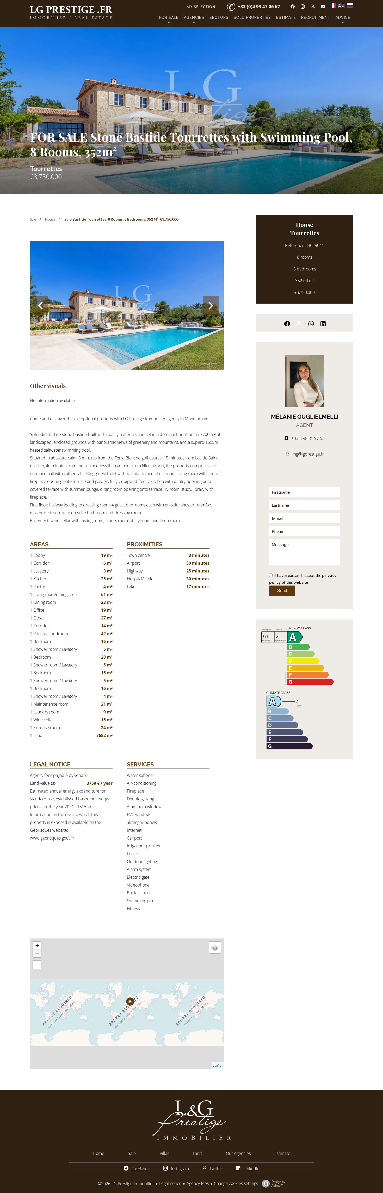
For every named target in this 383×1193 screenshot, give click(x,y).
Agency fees (198, 1183)
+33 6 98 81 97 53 (308, 438)
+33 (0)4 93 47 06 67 (259, 6)
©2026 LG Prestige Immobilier (126, 1183)
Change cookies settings (236, 1183)
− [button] (37, 953)
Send (282, 590)
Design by (278, 1183)
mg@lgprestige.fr (308, 454)
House (50, 219)
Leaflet (218, 1065)
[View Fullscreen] (37, 965)
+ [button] (37, 945)
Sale (33, 219)
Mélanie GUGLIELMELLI (304, 416)
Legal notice (170, 1183)
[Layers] (215, 947)
